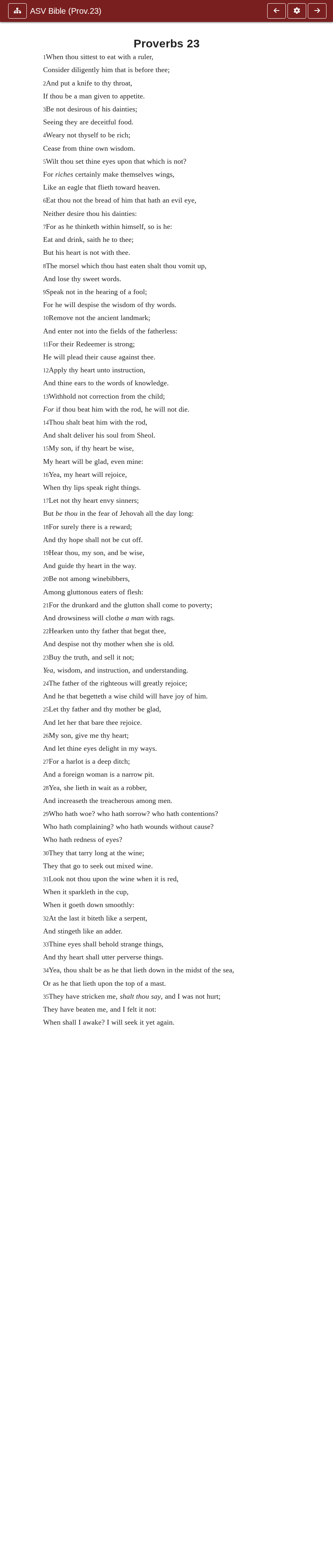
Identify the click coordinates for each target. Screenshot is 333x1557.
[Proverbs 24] (317, 11)
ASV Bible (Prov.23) (66, 10)
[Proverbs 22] (276, 11)
